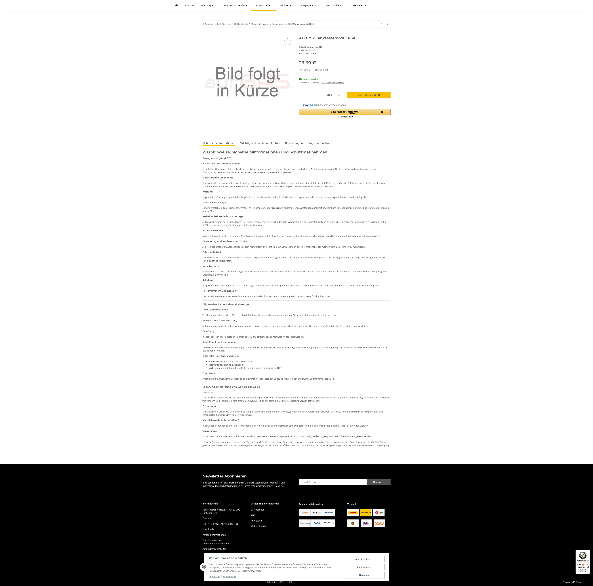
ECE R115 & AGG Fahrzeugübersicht (220, 523)
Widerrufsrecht (259, 526)
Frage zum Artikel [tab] (319, 143)
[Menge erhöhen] (338, 95)
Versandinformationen (214, 534)
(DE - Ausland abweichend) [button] (332, 82)
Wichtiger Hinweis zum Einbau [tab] (260, 143)
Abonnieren (379, 482)
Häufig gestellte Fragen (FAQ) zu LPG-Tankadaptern (221, 511)
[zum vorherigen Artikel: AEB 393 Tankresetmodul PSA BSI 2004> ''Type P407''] (381, 24)
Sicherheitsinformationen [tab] (218, 143)
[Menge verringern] (302, 95)
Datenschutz (229, 576)
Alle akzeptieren (363, 559)
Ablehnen (364, 575)
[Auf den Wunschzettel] (287, 41)
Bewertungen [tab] (294, 143)
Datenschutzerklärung (256, 482)
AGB (253, 515)
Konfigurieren (364, 567)
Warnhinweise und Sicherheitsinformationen (215, 542)
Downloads (208, 529)
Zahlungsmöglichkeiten (214, 548)
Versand (324, 69)
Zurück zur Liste (212, 24)
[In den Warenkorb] (204, 34)
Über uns (207, 518)
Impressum (214, 576)
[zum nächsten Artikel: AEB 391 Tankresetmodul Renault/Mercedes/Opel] (387, 24)
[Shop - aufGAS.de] (176, 5)
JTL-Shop (577, 582)
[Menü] (588, 552)
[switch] (583, 570)
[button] (345, 113)
